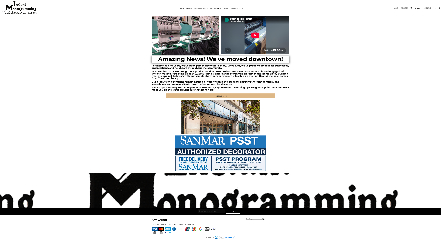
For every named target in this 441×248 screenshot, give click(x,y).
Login (396, 8)
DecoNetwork (225, 237)
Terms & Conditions (159, 224)
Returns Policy (173, 224)
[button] (411, 8)
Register (404, 8)
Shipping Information (186, 224)
